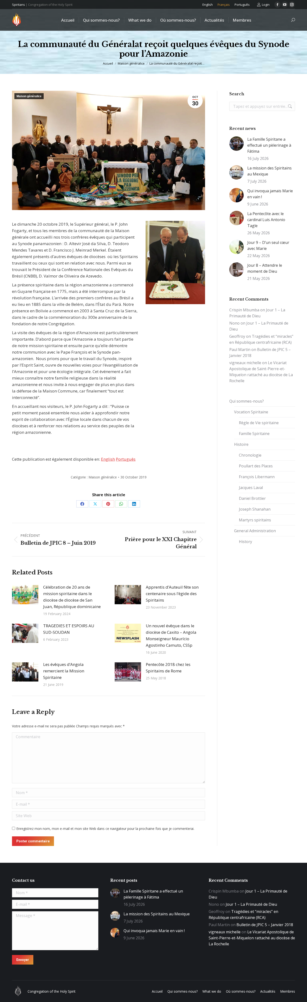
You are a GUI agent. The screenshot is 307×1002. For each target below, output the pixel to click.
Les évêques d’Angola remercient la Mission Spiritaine (63, 671)
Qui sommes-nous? (246, 401)
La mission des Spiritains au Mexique (269, 171)
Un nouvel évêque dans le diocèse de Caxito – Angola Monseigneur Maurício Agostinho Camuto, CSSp (171, 635)
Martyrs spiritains (255, 520)
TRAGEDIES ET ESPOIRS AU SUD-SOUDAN (68, 629)
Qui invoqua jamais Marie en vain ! (270, 193)
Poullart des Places (256, 466)
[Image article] (25, 594)
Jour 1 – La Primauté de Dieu (251, 904)
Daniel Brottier (252, 498)
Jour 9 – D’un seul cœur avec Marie (268, 245)
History (245, 541)
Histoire (241, 444)
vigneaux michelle (245, 362)
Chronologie (250, 455)
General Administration (255, 530)
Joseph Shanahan (255, 509)
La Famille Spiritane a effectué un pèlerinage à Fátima (269, 145)
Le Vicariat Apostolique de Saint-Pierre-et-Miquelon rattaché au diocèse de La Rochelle (252, 938)
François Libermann (257, 476)
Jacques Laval (251, 487)
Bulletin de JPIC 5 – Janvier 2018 (264, 924)
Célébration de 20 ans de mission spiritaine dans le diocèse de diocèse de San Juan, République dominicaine (72, 596)
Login (266, 4)
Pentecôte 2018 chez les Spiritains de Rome (168, 668)
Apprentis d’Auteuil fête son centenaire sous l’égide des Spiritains (172, 593)
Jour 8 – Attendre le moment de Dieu (264, 268)
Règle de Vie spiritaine (259, 422)
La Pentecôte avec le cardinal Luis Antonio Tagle (266, 219)
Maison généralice (29, 96)
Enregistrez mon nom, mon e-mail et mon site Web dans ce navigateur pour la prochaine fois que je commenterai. (105, 828)
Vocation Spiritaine (251, 412)
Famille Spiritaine (254, 433)
